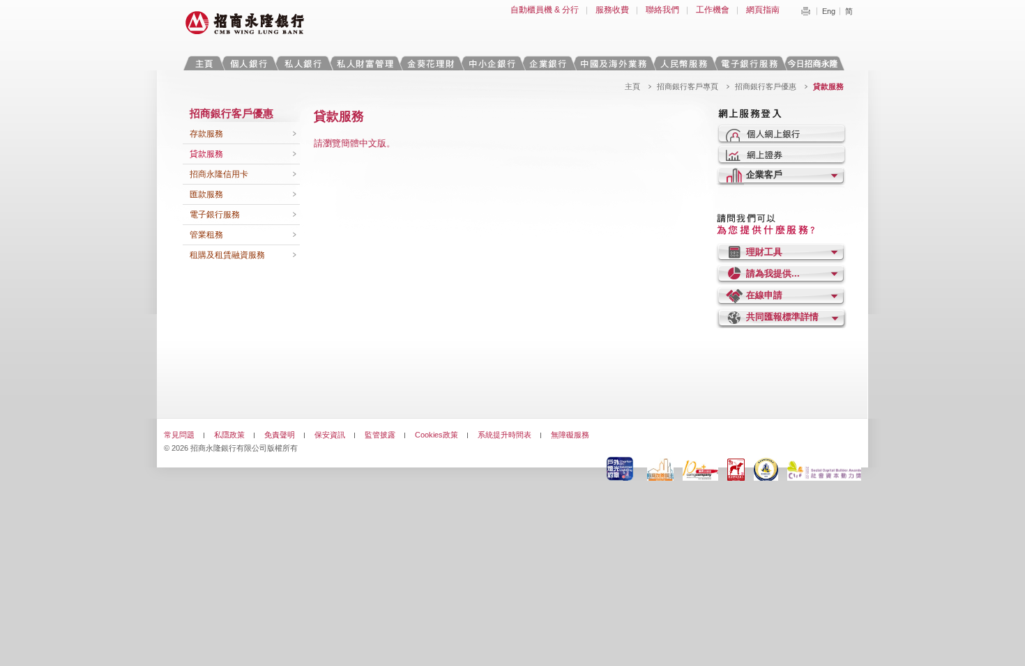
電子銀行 (749, 63)
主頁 (204, 63)
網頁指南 (763, 10)
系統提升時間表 (504, 435)
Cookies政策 (436, 435)
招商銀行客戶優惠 (765, 86)
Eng (828, 11)
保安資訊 (329, 435)
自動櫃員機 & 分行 (544, 10)
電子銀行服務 (215, 214)
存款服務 (206, 134)
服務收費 (612, 10)
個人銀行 (248, 63)
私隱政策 (229, 435)
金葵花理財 (430, 63)
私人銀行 (302, 63)
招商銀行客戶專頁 (687, 86)
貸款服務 (206, 154)
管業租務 (206, 235)
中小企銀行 (491, 63)
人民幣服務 (683, 63)
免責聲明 (279, 435)
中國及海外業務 (613, 63)
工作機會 (712, 10)
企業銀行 (548, 63)
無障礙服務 (570, 435)
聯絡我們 (662, 10)
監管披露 (380, 435)
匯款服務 (206, 194)
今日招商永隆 (815, 63)
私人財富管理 (364, 63)
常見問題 (179, 435)
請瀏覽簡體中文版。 (354, 143)
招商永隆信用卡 (219, 174)
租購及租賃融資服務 (227, 255)
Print (805, 11)
